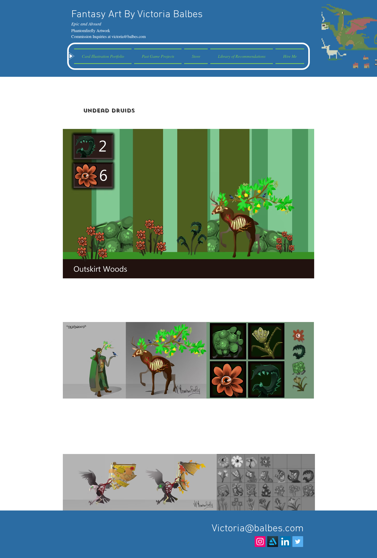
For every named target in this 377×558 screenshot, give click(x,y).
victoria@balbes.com (129, 36)
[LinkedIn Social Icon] (285, 541)
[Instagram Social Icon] (260, 541)
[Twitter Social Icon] (297, 541)
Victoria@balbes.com (258, 529)
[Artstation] (272, 541)
